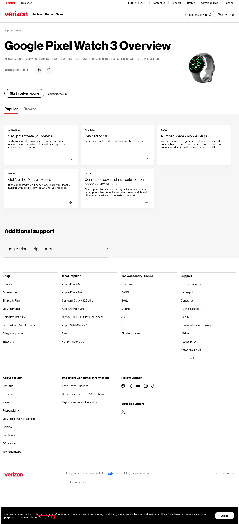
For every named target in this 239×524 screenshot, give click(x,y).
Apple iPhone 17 (71, 284)
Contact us (159, 2)
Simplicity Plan (11, 300)
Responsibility (11, 410)
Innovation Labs (12, 451)
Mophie (125, 308)
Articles (7, 427)
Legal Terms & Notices (75, 385)
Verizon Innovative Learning (19, 418)
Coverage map (209, 2)
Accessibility (188, 341)
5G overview (10, 443)
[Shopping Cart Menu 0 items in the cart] (233, 14)
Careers (7, 394)
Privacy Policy (72, 473)
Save (59, 14)
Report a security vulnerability (79, 402)
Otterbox (126, 284)
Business (26, 2)
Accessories (10, 292)
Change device (57, 93)
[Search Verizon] (200, 14)
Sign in (185, 317)
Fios (64, 333)
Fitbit (124, 325)
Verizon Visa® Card (73, 341)
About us (8, 385)
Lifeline (185, 333)
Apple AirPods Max (73, 308)
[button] (39, 70)
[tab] (11, 110)
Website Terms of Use (76, 482)
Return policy (188, 292)
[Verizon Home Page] (16, 13)
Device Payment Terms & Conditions (83, 394)
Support (176, 2)
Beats (124, 300)
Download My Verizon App (196, 325)
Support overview (191, 284)
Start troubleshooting (24, 93)
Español (229, 2)
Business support (191, 308)
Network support (191, 349)
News (6, 402)
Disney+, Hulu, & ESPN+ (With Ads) (82, 317)
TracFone (8, 341)
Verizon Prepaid (12, 308)
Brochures (9, 435)
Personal (9, 2)
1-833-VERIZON (136, 2)
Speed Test (187, 358)
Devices (7, 284)
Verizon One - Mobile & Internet (21, 325)
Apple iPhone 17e (72, 292)
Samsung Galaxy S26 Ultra (77, 300)
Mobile (37, 14)
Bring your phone (13, 333)
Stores (191, 2)
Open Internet (141, 473)
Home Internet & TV (14, 317)
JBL (123, 317)
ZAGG (125, 292)
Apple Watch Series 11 (75, 325)
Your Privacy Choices (95, 473)
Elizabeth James (131, 333)
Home (49, 14)
